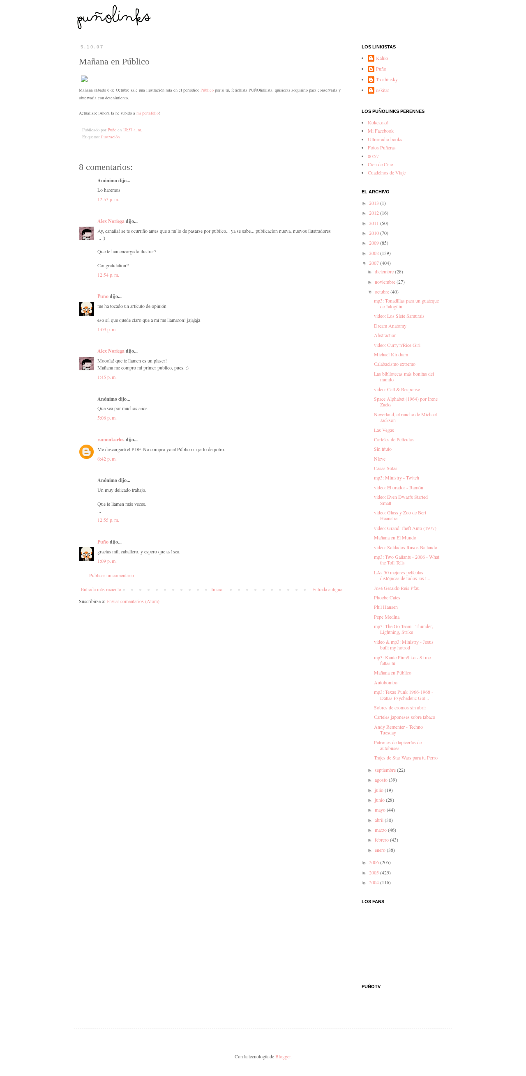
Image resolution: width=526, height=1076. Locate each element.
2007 (374, 262)
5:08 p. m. (107, 417)
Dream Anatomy (390, 325)
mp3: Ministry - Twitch (396, 477)
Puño (102, 296)
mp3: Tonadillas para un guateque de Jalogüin (406, 303)
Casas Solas (385, 468)
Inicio (216, 589)
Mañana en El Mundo (395, 537)
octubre (382, 291)
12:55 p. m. (108, 519)
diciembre (385, 271)
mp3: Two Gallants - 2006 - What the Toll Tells (406, 559)
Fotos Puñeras (382, 147)
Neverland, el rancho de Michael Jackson (405, 417)
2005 (374, 872)
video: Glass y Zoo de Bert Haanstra (400, 515)
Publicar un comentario (111, 575)
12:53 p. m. (108, 199)
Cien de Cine (380, 164)
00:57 (373, 156)
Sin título (383, 448)
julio (380, 790)
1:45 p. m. (107, 377)
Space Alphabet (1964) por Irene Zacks (406, 401)
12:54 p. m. (108, 274)
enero (381, 850)
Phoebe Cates (387, 597)
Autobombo (385, 682)
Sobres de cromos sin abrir (400, 707)
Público (207, 90)
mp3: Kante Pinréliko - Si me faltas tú (402, 660)
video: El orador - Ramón (398, 487)
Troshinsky (387, 79)
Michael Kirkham (391, 354)
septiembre (386, 769)
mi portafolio (147, 113)
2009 (374, 242)
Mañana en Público (392, 672)
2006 (374, 862)
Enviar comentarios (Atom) (132, 601)
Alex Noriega (111, 221)
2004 (374, 882)
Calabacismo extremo (394, 363)
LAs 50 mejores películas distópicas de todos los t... (402, 575)
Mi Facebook (381, 130)
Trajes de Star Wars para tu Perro (406, 757)
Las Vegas (384, 430)
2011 (374, 223)
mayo (381, 809)
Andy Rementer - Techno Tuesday (398, 729)
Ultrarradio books (385, 139)
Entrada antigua (327, 589)
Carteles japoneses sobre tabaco (404, 717)
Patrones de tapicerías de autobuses (398, 745)
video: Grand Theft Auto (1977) (405, 528)
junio (380, 799)
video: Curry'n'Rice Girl (397, 345)
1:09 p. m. (107, 329)
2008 (374, 253)
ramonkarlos (111, 439)
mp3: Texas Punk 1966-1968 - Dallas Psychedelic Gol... (403, 694)
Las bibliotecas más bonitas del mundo (404, 376)
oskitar (382, 90)
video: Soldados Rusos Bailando (405, 547)
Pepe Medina (386, 616)
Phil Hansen (386, 606)
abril (380, 820)
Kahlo (382, 58)
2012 (374, 212)
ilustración (110, 137)
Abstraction (385, 335)
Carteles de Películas (394, 439)
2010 (374, 232)
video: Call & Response (397, 389)
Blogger (283, 1056)
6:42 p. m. (107, 458)
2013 (374, 203)
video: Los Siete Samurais (399, 315)
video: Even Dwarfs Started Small (401, 499)
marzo (381, 829)
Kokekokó (378, 122)
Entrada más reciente (101, 589)
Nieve (379, 458)
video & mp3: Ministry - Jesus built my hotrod (404, 644)
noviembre (386, 281)
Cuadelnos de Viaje (387, 172)
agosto (382, 779)
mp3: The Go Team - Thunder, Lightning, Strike (403, 629)
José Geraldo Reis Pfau (397, 588)
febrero (382, 839)
